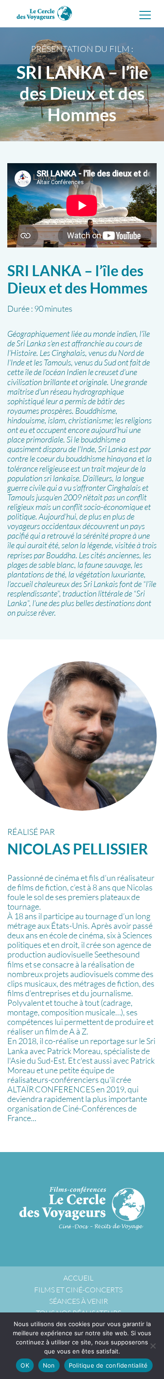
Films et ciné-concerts (78, 1289)
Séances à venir (78, 1301)
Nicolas (77, 849)
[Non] (152, 1345)
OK (24, 1365)
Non (49, 1365)
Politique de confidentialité (108, 1365)
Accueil (78, 1277)
